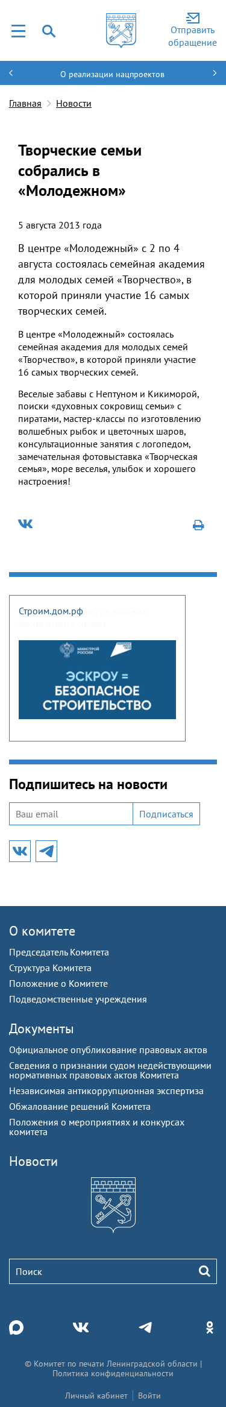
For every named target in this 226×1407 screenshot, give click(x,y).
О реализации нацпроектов (112, 74)
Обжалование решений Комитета (80, 1106)
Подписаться (166, 814)
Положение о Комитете (58, 983)
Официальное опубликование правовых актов (108, 1049)
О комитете (42, 930)
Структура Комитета (50, 968)
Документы (41, 1028)
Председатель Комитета (59, 952)
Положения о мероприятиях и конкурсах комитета (96, 1127)
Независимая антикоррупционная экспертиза (106, 1090)
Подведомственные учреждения (78, 999)
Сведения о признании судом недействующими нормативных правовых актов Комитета (110, 1070)
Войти (149, 1395)
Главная (25, 103)
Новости (74, 103)
